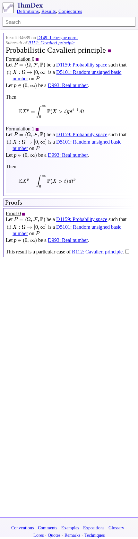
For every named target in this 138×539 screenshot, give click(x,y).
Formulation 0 (20, 59)
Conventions (22, 528)
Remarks (72, 535)
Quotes (54, 535)
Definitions (28, 11)
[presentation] (29, 65)
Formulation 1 (20, 128)
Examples (70, 528)
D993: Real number (68, 85)
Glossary (116, 528)
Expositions (93, 528)
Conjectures (70, 11)
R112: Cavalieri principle (51, 42)
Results (48, 11)
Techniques (94, 535)
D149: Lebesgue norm (57, 37)
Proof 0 (13, 213)
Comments (47, 528)
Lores (38, 535)
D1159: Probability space (81, 64)
